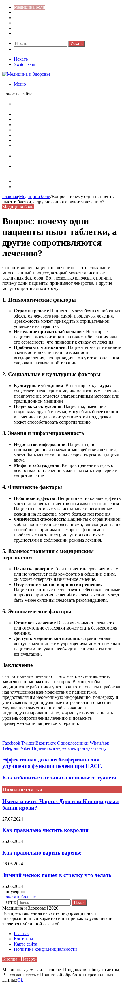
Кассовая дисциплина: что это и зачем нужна (58, 114)
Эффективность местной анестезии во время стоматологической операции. (58, 148)
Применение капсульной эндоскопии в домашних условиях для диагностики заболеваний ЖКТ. (63, 169)
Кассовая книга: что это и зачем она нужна (56, 119)
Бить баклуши (28, 140)
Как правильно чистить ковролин (45, 830)
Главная (10, 196)
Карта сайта (25, 181)
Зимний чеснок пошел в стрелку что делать (56, 875)
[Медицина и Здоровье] (26, 74)
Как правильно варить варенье (41, 853)
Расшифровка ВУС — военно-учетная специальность (66, 129)
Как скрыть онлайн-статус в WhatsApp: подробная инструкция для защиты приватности (63, 106)
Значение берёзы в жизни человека (48, 135)
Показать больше (19, 896)
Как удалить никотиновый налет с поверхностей (62, 124)
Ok (20, 979)
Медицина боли (29, 7)
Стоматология (28, 33)
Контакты (23, 186)
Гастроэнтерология (33, 22)
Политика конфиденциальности (45, 949)
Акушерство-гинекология (39, 12)
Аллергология (28, 17)
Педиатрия (24, 28)
